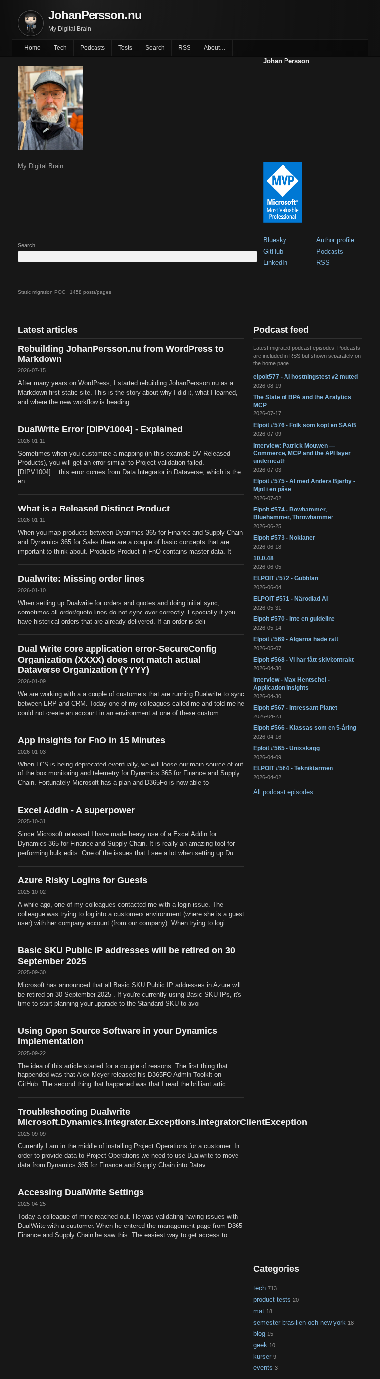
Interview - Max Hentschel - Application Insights (291, 683)
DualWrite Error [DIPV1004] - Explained (100, 429)
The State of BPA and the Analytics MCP (302, 401)
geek (260, 1345)
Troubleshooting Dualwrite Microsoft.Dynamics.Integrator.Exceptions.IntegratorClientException (131, 1117)
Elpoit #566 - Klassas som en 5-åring (304, 727)
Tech (60, 47)
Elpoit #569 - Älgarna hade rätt (295, 639)
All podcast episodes (283, 792)
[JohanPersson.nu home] (31, 23)
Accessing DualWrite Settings (81, 1192)
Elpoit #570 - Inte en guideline (294, 618)
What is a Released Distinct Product (94, 508)
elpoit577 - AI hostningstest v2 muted (305, 376)
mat (258, 1311)
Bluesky (274, 240)
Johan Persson (286, 61)
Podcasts (92, 47)
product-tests (272, 1299)
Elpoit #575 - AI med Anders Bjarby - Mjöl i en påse (304, 485)
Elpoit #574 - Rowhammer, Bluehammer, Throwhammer (293, 513)
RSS (184, 47)
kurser (262, 1356)
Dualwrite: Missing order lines (81, 579)
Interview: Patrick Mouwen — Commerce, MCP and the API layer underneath (302, 453)
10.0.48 (263, 558)
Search (155, 47)
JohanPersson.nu (95, 15)
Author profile (335, 240)
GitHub (273, 251)
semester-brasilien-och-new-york (299, 1322)
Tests (125, 47)
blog (259, 1333)
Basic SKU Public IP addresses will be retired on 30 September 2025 (126, 955)
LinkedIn (275, 262)
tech (259, 1288)
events (263, 1367)
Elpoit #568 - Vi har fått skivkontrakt (303, 659)
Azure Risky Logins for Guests (82, 880)
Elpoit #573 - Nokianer (284, 537)
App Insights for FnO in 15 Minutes (91, 740)
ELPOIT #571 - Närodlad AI (290, 598)
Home (32, 47)
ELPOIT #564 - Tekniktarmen (293, 768)
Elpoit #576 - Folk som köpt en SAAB (304, 425)
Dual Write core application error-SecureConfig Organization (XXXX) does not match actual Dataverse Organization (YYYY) (117, 659)
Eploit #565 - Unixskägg (286, 748)
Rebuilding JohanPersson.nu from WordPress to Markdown (121, 354)
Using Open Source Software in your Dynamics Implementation (117, 1036)
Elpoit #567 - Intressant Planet (295, 707)
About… (215, 47)
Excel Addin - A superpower (76, 810)
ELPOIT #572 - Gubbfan (285, 578)
